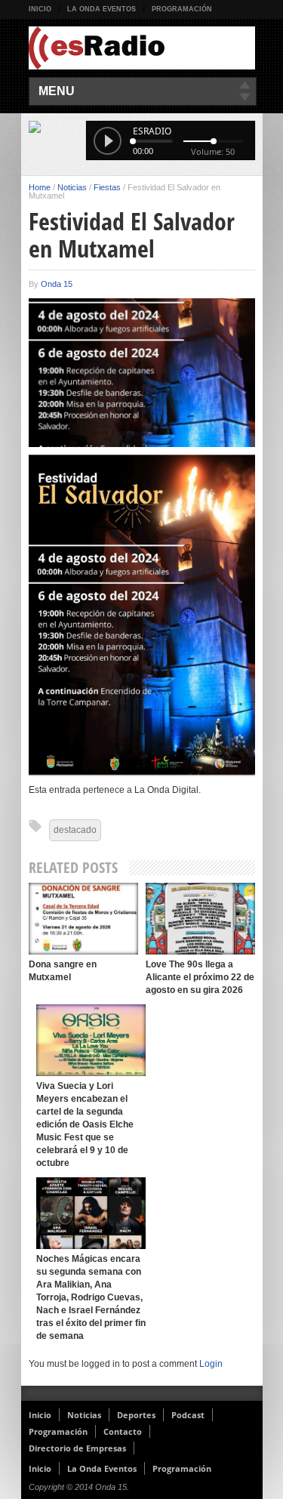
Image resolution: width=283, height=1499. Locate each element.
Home (40, 187)
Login (211, 1364)
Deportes (136, 1414)
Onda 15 (56, 283)
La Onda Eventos (101, 9)
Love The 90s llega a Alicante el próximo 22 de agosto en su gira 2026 (200, 977)
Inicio (40, 9)
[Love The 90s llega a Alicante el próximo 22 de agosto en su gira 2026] (200, 919)
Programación (182, 9)
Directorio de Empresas (77, 1448)
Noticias (72, 187)
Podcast (188, 1414)
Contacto (122, 1431)
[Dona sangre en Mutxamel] (83, 919)
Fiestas (107, 187)
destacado (75, 830)
